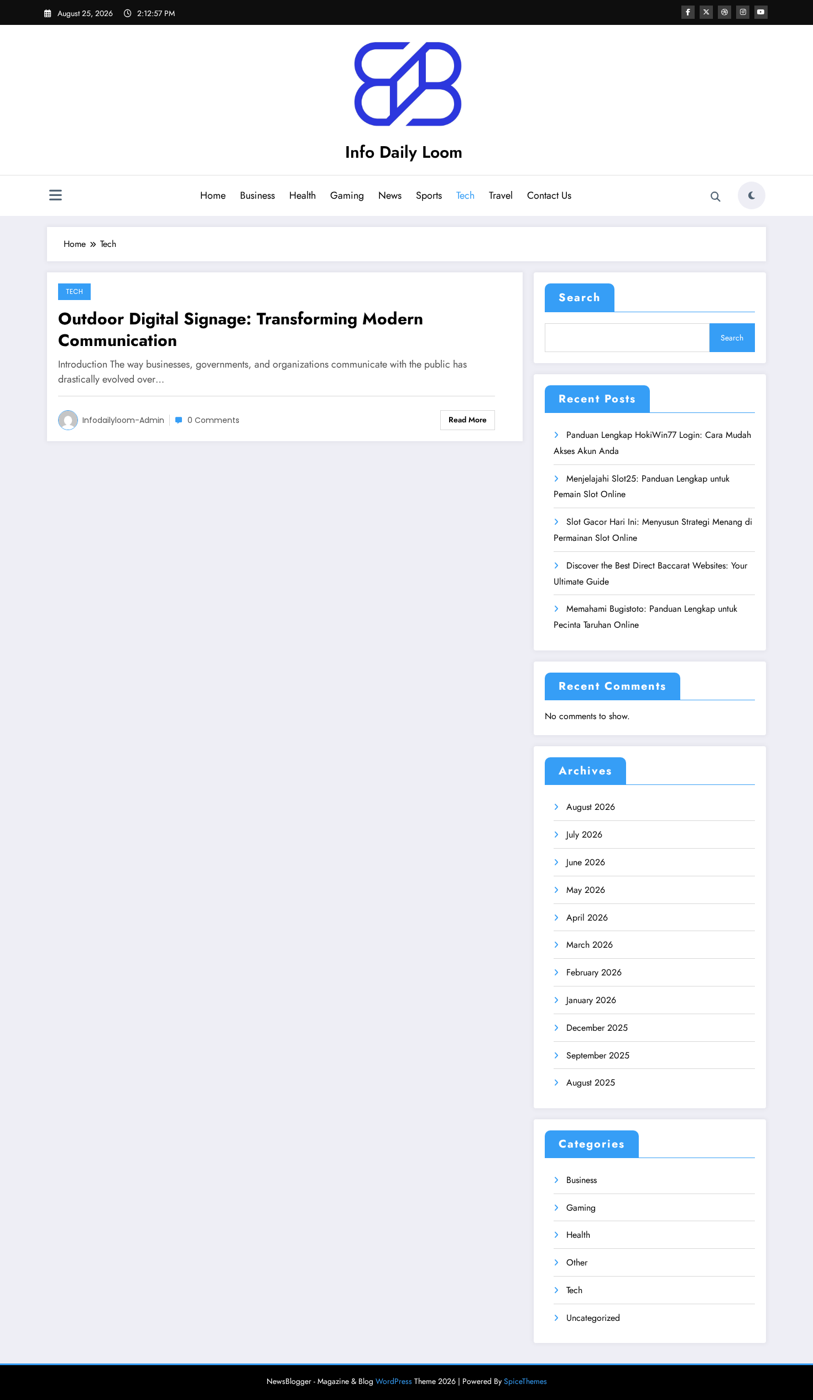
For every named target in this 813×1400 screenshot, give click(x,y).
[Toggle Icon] (55, 196)
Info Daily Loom (403, 152)
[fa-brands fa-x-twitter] (706, 12)
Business (257, 195)
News (390, 195)
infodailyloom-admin (123, 420)
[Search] (715, 197)
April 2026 (587, 917)
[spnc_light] (751, 195)
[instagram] (742, 12)
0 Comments (213, 420)
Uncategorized (593, 1317)
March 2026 (589, 944)
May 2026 (585, 890)
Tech (465, 195)
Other (576, 1262)
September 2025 (597, 1055)
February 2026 (594, 972)
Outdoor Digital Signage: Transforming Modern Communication (240, 329)
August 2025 (590, 1082)
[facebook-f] (688, 12)
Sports (429, 195)
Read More (468, 419)
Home (213, 195)
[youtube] (761, 12)
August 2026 (590, 806)
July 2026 (584, 834)
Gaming (347, 195)
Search (580, 298)
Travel (501, 195)
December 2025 (597, 1027)
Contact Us (549, 195)
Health (302, 195)
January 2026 (591, 1000)
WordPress (394, 1381)
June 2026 (585, 862)
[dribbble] (724, 12)
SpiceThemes (525, 1381)
